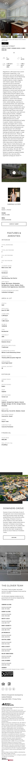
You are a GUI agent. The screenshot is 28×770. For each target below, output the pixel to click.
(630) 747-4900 (6, 214)
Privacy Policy (17, 699)
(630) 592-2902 (6, 644)
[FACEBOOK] (3, 689)
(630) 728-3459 (6, 616)
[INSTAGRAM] (6, 689)
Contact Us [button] (14, 572)
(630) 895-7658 (6, 665)
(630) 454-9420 (6, 651)
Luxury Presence (7, 697)
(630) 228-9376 (6, 637)
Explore (14, 537)
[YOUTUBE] (13, 689)
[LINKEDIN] (10, 689)
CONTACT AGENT (14, 224)
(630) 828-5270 (6, 658)
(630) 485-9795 (6, 630)
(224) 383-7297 (6, 623)
